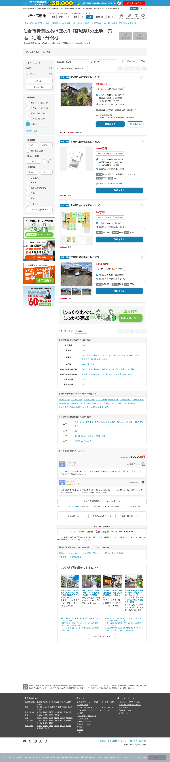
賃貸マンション (86, 702)
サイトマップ (123, 713)
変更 (51, 68)
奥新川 (104, 359)
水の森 (77, 436)
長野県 (51, 712)
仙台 (84, 345)
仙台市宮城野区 (104, 403)
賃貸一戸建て (109, 702)
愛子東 (97, 422)
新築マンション (65, 553)
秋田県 (62, 702)
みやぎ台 (91, 436)
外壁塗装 (80, 730)
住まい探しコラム (83, 724)
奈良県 (62, 718)
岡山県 (45, 721)
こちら (125, 506)
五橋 (132, 369)
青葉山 (85, 374)
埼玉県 (52, 707)
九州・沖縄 (29, 726)
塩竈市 (79, 407)
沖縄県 (46, 728)
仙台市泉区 (63, 407)
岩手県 (51, 702)
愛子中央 (89, 422)
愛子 (137, 355)
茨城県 (64, 707)
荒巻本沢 (128, 422)
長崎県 (51, 726)
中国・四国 (29, 721)
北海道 (39, 702)
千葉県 (58, 707)
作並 (99, 359)
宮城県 (56, 702)
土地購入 (80, 713)
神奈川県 (46, 707)
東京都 (39, 707)
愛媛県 (45, 723)
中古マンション (79, 553)
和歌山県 (69, 718)
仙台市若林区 (117, 403)
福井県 (68, 712)
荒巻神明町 (110, 422)
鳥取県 (51, 721)
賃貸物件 (120, 553)
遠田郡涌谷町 (138, 399)
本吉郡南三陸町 (90, 403)
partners (54, 757)
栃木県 (70, 707)
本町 (76, 431)
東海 (26, 715)
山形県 (68, 702)
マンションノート (73, 506)
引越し (79, 732)
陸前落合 (130, 355)
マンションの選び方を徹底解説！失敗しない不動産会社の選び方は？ (112, 594)
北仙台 (96, 355)
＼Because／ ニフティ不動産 (129, 702)
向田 (103, 436)
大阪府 (39, 718)
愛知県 (39, 715)
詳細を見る (110, 124)
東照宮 (89, 355)
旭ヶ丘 (85, 369)
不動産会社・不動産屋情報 (70, 557)
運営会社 (104, 741)
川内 (90, 374)
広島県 (39, 721)
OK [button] (157, 757)
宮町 (98, 436)
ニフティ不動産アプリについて (130, 705)
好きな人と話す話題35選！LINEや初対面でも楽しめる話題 (91, 592)
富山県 (56, 712)
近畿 (26, 718)
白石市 (94, 407)
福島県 (39, 704)
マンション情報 (82, 719)
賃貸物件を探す (32, 131)
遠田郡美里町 (64, 403)
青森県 (45, 702)
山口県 (62, 721)
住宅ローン (81, 727)
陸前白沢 (85, 359)
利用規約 (133, 741)
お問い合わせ (123, 707)
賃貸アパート (98, 702)
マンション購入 (82, 707)
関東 (26, 707)
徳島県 (68, 721)
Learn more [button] (141, 757)
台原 (90, 369)
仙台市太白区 (129, 403)
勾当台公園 (113, 369)
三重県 (56, 715)
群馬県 (39, 709)
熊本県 (56, 726)
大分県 (62, 726)
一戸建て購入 (82, 710)
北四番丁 (103, 369)
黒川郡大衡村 (101, 399)
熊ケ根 (93, 359)
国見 (119, 355)
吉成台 (89, 441)
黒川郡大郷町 (89, 399)
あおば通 (85, 364)
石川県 (62, 712)
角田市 (107, 407)
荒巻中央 (120, 422)
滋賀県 (56, 718)
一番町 (136, 422)
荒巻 (103, 422)
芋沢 (76, 426)
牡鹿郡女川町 (76, 403)
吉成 (83, 441)
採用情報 (143, 741)
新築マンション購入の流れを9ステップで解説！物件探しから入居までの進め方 (70, 594)
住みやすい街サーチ (84, 721)
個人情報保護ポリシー (118, 741)
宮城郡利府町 (64, 399)
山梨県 (45, 712)
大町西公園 (110, 374)
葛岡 (124, 355)
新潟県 (39, 712)
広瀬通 (121, 369)
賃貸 (78, 702)
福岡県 (39, 726)
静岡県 (51, 715)
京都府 (51, 718)
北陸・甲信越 (30, 712)
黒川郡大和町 (76, 399)
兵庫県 (45, 718)
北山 (102, 355)
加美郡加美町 (125, 399)
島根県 (56, 721)
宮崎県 (68, 726)
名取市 (100, 407)
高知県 (51, 723)
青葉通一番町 (121, 374)
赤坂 (76, 422)
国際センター (99, 374)
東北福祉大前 (110, 355)
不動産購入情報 (82, 705)
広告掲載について (125, 710)
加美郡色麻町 (113, 399)
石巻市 (72, 407)
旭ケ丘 (82, 422)
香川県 (39, 723)
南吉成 (84, 436)
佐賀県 (45, 726)
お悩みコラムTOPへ (102, 636)
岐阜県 (45, 715)
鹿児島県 (40, 728)
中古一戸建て (105, 553)
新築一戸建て (92, 553)
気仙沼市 (86, 407)
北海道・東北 (30, 702)
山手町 (77, 441)
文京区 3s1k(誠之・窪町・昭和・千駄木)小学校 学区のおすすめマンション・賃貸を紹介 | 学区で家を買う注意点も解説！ (134, 596)
